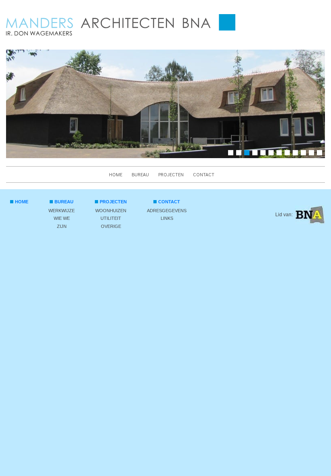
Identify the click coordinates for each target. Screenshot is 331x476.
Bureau (140, 174)
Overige (111, 226)
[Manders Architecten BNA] (120, 24)
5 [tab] (264, 154)
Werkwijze (61, 210)
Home (115, 174)
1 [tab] (232, 154)
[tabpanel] (165, 104)
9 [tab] (297, 154)
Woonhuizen (110, 210)
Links (167, 218)
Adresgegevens (166, 210)
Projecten (171, 174)
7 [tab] (281, 154)
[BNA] (310, 214)
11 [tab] (313, 154)
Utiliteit (111, 218)
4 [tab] (256, 154)
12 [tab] (321, 154)
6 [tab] (272, 154)
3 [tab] (248, 154)
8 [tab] (289, 154)
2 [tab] (240, 154)
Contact (203, 174)
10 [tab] (305, 154)
